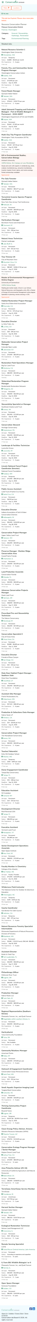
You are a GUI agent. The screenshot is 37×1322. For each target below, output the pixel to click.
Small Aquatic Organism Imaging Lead (17, 1087)
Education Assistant (9, 790)
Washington (12, 30)
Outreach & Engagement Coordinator (16, 1069)
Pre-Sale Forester (8, 178)
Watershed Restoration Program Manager (15, 382)
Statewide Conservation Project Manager (14, 343)
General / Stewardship (20, 33)
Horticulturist (7, 1032)
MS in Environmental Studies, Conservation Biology (13, 156)
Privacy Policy (19, 1313)
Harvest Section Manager (12, 1207)
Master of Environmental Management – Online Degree (18, 278)
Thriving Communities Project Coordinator (13, 1107)
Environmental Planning (20, 38)
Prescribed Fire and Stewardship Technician (15, 614)
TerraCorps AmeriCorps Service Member (18, 1189)
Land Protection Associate (12, 572)
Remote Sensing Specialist (12, 1244)
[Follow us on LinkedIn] (33, 1309)
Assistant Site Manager (11, 694)
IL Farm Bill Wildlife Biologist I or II (16, 1262)
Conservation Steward (10, 425)
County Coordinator (9, 908)
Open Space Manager (10, 1283)
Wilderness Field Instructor (12, 887)
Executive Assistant (9, 827)
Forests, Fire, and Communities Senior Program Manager (17, 69)
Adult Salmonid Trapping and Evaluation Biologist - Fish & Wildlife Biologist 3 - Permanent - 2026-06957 (18, 111)
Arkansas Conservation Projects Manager (14, 591)
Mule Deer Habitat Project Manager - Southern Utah (17, 674)
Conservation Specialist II (12, 634)
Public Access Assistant (11, 489)
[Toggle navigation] (3, 2)
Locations (16, 8)
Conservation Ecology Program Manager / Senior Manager (18, 1148)
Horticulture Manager (10, 220)
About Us (4, 1313)
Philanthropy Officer (10, 972)
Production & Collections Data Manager (18, 712)
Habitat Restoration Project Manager (16, 301)
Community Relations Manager (14, 1050)
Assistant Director (9, 951)
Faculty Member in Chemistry (13, 866)
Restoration (24, 36)
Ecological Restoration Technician (15, 1226)
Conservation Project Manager (14, 532)
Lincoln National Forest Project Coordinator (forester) (14, 467)
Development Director (10, 809)
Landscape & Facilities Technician (15, 445)
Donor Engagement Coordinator (14, 770)
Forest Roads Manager (10, 91)
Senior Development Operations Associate (14, 847)
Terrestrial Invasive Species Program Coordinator (16, 198)
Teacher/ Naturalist (9, 751)
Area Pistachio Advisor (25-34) (14, 1168)
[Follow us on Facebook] (31, 1309)
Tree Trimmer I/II (8, 257)
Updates (11, 1313)
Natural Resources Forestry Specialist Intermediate (17, 927)
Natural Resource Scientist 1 (13, 49)
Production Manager (9, 993)
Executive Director (9, 321)
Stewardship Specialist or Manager (16, 404)
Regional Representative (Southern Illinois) (16, 1012)
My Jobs (5, 14)
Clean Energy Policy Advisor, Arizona (16, 1129)
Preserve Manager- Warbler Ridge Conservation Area (15, 552)
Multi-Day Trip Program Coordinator (16, 135)
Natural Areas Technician (11, 238)
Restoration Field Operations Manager (17, 363)
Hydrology (15, 36)
